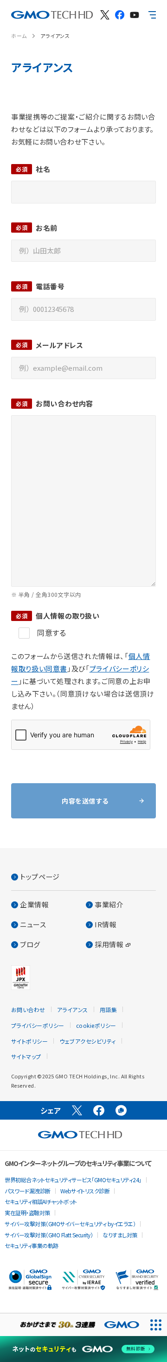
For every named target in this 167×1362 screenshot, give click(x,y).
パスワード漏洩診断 (28, 1191)
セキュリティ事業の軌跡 (31, 1245)
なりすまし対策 (120, 1235)
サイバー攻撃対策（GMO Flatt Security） (49, 1235)
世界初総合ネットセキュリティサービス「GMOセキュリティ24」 (73, 1180)
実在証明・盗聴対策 (27, 1212)
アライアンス (55, 35)
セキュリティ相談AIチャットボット (41, 1201)
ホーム (19, 35)
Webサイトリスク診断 (85, 1191)
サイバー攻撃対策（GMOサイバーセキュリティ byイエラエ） (70, 1224)
